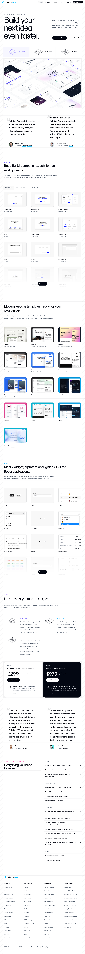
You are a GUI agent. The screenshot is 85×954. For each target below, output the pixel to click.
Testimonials (7, 905)
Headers (6, 927)
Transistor (66, 748)
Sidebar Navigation (29, 920)
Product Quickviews (49, 905)
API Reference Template (70, 898)
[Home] (9, 2)
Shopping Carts (48, 898)
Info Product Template (70, 905)
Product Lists (47, 890)
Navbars (26, 912)
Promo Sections (48, 916)
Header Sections (8, 898)
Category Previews (49, 894)
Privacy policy (35, 947)
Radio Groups (27, 901)
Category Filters (48, 901)
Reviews (46, 923)
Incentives (46, 934)
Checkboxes (27, 905)
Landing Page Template (70, 894)
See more (42, 284)
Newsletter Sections (9, 901)
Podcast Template (69, 912)
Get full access (77, 2)
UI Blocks (47, 2)
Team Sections (8, 909)
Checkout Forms (48, 920)
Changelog (45, 947)
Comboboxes (27, 909)
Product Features (48, 909)
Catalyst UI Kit (67, 887)
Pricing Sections (8, 894)
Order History (47, 930)
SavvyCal (24, 748)
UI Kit (61, 2)
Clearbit (29, 145)
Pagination (27, 916)
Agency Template (69, 909)
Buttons (26, 934)
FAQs (5, 920)
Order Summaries (48, 927)
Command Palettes (29, 923)
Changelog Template (69, 901)
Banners (6, 934)
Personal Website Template (71, 890)
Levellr (71, 145)
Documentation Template (71, 920)
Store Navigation (48, 912)
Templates (55, 2)
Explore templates (59, 38)
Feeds (25, 890)
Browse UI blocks (75, 38)
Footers (6, 923)
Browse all (7, 938)
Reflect (24, 145)
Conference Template (70, 923)
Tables (26, 887)
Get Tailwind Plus (14, 680)
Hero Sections (8, 887)
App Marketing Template (70, 916)
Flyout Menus (7, 930)
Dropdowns (27, 930)
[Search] (40, 2)
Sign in (69, 2)
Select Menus (27, 898)
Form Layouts (27, 894)
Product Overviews (49, 887)
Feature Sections (8, 890)
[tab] (16, 52)
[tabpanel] (42, 83)
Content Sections (8, 912)
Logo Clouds (7, 916)
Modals (26, 927)
